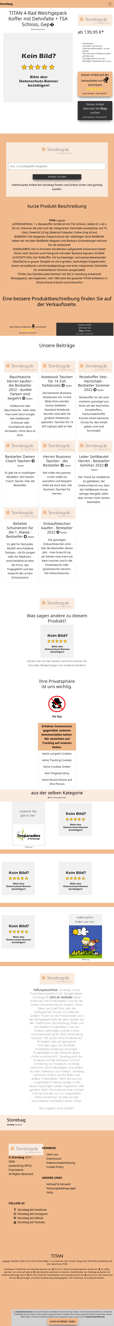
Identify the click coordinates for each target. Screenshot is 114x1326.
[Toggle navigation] (110, 4)
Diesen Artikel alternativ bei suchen (95, 110)
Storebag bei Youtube (31, 1222)
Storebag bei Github (30, 1218)
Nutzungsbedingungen (61, 1188)
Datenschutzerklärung (60, 1163)
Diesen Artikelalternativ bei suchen (84, 329)
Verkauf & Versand (58, 1184)
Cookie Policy (55, 1167)
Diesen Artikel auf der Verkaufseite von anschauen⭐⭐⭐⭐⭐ (95, 84)
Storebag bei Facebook (32, 1210)
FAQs (49, 1192)
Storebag (6, 4)
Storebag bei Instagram (32, 1214)
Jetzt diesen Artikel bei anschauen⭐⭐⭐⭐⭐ (28, 329)
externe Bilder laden (63, 1321)
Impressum (53, 1158)
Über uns (52, 1154)
